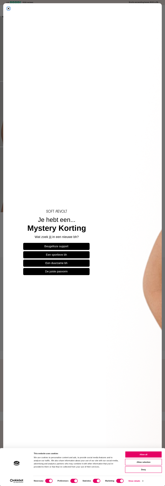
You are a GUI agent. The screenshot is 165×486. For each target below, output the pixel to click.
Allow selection (143, 462)
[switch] (74, 481)
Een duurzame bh (56, 263)
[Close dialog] (8, 8)
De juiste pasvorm (56, 271)
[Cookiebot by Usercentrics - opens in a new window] (16, 481)
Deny (143, 469)
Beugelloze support (56, 246)
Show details (134, 481)
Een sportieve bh (56, 254)
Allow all (143, 454)
